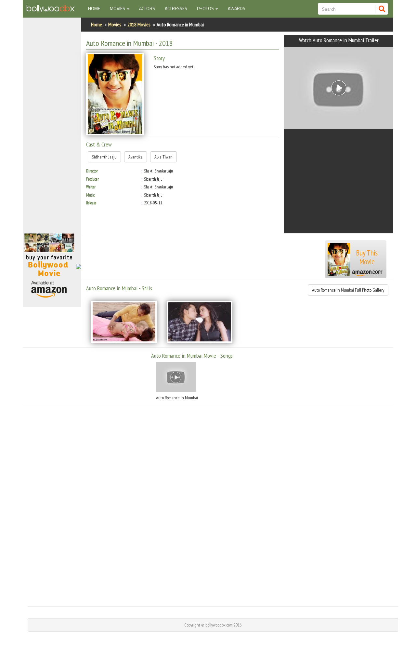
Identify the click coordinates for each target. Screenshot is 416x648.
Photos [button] (206, 8)
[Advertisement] (52, 128)
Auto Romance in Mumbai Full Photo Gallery (348, 290)
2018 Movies (138, 24)
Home (96, 8)
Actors (147, 8)
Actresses (176, 8)
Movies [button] (118, 8)
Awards (236, 8)
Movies (114, 24)
